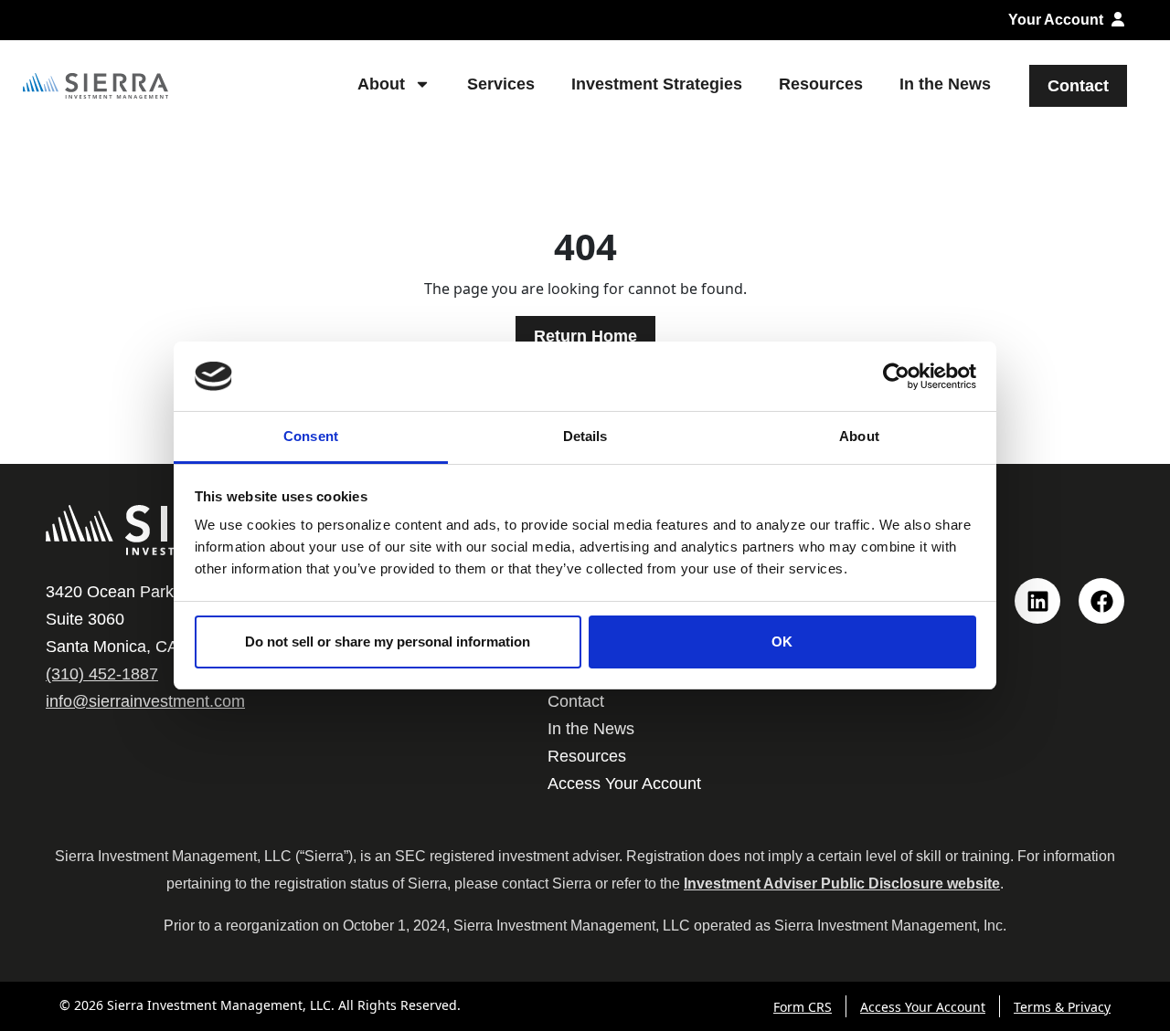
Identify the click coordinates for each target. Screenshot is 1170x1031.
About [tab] (859, 436)
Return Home (585, 336)
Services (501, 84)
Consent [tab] (310, 436)
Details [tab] (585, 436)
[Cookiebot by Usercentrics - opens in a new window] (896, 376)
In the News (945, 84)
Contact (1078, 86)
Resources (821, 84)
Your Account (1057, 19)
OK (781, 641)
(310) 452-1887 (102, 674)
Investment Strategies (656, 84)
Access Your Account (624, 783)
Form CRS (802, 1006)
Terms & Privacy (1062, 1006)
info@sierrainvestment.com (145, 701)
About (381, 84)
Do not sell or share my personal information (387, 641)
